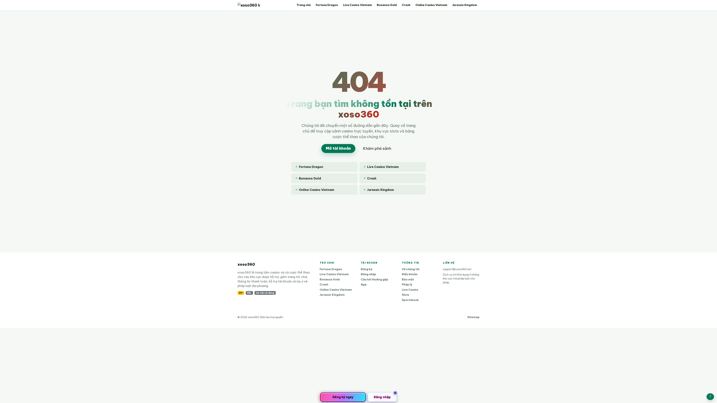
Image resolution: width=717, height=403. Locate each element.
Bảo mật (408, 279)
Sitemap (473, 317)
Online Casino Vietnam (431, 5)
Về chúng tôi (410, 269)
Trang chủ (304, 5)
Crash (406, 5)
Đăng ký (366, 269)
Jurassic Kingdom (464, 5)
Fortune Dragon (327, 5)
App (364, 284)
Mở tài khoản (338, 148)
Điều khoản (410, 274)
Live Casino (410, 289)
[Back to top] (710, 396)
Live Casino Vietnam (357, 5)
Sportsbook (410, 300)
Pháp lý (407, 284)
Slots (405, 294)
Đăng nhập (368, 274)
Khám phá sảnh (377, 148)
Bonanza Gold (387, 5)
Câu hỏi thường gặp (374, 279)
